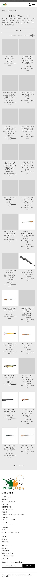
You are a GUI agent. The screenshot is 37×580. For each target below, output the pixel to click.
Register (4, 539)
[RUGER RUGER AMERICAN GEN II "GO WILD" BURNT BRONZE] (10, 222)
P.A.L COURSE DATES (8, 502)
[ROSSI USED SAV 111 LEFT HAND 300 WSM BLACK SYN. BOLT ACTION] (10, 436)
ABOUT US (5, 499)
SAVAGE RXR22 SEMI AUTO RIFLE (9, 198)
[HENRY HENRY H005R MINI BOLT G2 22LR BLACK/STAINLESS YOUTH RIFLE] (27, 188)
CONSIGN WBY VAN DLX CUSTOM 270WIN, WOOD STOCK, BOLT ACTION (27, 413)
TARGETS (5, 527)
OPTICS (4, 522)
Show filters (18, 30)
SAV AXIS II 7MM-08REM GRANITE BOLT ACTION (9, 411)
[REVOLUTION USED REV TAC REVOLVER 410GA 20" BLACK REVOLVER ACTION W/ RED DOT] (10, 117)
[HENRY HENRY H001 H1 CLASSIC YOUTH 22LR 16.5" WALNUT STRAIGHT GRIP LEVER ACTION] (10, 152)
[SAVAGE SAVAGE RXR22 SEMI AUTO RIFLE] (10, 188)
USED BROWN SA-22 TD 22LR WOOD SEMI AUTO (9, 345)
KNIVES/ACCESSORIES (9, 520)
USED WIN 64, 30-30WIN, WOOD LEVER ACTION (27, 345)
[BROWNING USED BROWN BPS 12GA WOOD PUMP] (27, 436)
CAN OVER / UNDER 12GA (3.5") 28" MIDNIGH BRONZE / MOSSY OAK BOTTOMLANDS (27, 311)
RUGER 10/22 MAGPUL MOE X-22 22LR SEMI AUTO (27, 272)
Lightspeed (5, 576)
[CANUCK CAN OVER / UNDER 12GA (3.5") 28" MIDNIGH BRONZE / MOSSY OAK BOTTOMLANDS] (27, 298)
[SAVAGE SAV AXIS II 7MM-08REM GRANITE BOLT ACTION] (10, 400)
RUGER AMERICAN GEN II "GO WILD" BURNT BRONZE (10, 233)
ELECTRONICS (6, 507)
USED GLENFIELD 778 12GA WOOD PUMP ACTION (9, 310)
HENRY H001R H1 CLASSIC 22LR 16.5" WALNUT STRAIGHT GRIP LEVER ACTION (27, 164)
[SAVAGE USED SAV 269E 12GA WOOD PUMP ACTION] (10, 366)
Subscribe (29, 566)
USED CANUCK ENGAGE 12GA (9, 57)
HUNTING (5, 517)
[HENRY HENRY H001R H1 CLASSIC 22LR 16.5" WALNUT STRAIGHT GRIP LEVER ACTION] (27, 152)
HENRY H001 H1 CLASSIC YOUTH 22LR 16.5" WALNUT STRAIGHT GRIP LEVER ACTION (9, 165)
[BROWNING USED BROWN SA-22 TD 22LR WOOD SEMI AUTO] (10, 334)
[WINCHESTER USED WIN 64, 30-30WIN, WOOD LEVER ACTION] (27, 334)
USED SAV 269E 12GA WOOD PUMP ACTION (9, 377)
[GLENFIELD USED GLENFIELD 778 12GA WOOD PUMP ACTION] (10, 298)
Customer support (8, 556)
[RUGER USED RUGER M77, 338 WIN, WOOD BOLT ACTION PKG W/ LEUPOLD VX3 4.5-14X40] (27, 47)
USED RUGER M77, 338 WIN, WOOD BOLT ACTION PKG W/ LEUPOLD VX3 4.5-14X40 (27, 60)
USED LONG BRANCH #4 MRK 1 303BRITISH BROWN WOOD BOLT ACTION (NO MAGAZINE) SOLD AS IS (27, 237)
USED (3, 530)
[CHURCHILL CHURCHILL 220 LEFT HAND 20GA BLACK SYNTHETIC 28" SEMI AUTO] (27, 366)
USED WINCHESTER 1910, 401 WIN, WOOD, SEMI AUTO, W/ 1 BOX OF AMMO (9, 95)
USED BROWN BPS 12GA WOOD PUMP (27, 446)
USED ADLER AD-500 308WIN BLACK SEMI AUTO (27, 94)
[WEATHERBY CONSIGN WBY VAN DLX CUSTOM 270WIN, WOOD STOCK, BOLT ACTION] (27, 400)
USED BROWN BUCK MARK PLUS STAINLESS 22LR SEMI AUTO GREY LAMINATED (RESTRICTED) (9, 275)
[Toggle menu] (33, 4)
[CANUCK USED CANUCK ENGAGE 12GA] (10, 47)
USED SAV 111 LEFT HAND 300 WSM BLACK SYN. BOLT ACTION (10, 448)
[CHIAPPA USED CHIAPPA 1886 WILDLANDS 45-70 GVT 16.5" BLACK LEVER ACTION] (27, 117)
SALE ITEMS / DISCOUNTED (10, 532)
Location (5, 558)
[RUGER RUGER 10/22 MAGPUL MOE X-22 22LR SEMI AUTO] (27, 261)
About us (5, 548)
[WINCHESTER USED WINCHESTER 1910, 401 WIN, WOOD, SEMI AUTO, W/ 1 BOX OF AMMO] (10, 83)
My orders (5, 542)
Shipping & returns (8, 553)
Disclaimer (5, 551)
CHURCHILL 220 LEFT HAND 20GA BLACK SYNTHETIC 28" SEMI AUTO (27, 378)
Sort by (20, 35)
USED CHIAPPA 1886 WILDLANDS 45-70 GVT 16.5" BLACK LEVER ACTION (27, 129)
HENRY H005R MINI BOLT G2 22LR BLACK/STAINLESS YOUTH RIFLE (27, 200)
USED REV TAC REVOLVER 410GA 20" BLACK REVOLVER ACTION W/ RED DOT (9, 130)
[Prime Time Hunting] (4, 4)
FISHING (4, 512)
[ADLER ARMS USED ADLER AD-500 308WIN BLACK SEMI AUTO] (27, 83)
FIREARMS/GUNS (7, 509)
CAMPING (5, 504)
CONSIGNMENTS (7, 525)
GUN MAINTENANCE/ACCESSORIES (13, 515)
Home (3, 10)
